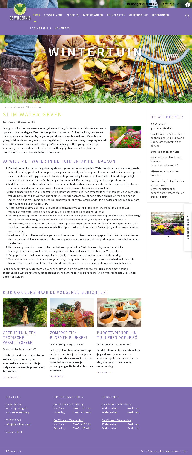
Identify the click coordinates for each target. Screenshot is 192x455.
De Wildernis (14, 404)
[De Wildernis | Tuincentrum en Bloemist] (20, 11)
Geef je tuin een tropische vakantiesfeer (19, 337)
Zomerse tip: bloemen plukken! (69, 335)
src (187, 16)
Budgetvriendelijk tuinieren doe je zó (117, 335)
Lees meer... (11, 377)
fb (187, 5)
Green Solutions (149, 451)
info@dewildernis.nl (18, 424)
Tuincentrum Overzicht (173, 451)
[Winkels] (168, 235)
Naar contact (14, 432)
